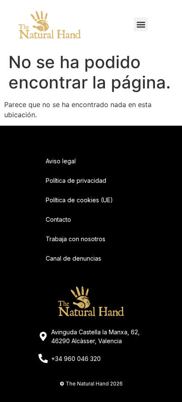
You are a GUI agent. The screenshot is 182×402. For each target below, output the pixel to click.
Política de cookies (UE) (79, 200)
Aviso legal (61, 161)
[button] (141, 24)
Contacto (58, 219)
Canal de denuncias (73, 258)
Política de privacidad (76, 180)
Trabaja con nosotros (75, 238)
